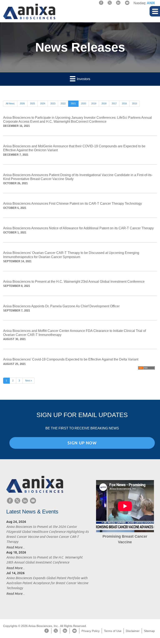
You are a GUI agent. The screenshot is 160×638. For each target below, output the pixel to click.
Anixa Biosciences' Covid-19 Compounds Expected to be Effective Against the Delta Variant (70, 359)
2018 (103, 103)
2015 (134, 103)
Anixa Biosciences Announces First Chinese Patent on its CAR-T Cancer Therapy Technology (72, 203)
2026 (22, 103)
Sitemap (149, 631)
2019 (93, 103)
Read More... (15, 547)
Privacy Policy (90, 631)
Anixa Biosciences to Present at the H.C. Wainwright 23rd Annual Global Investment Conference (74, 281)
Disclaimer (133, 631)
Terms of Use (112, 631)
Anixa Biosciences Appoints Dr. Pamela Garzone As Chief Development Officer (61, 306)
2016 (124, 103)
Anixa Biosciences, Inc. (43, 626)
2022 (63, 103)
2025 (32, 103)
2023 (52, 103)
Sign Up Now (82, 443)
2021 (73, 103)
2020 (83, 103)
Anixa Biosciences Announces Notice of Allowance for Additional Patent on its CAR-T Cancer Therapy (78, 228)
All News (10, 103)
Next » (28, 380)
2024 (42, 103)
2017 (114, 103)
